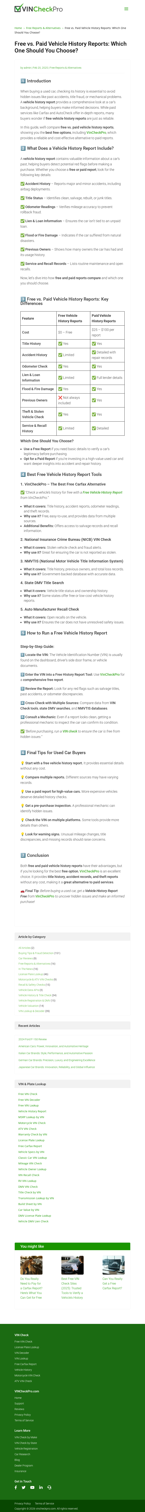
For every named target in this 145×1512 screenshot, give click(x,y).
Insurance (20, 1471)
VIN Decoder (22, 1353)
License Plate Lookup (31, 974)
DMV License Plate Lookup (34, 1215)
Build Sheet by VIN (30, 1204)
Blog (17, 1460)
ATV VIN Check (27, 1129)
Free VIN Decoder (29, 1100)
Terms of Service (24, 1420)
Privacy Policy (23, 1414)
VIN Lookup (21, 1358)
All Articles (25, 947)
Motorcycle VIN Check (32, 1123)
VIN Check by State (26, 1443)
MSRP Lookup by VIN (31, 1117)
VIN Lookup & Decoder (32, 1011)
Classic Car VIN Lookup (32, 1157)
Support (19, 1403)
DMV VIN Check (28, 1186)
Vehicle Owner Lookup (32, 1169)
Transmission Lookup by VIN (36, 1198)
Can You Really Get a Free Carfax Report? (113, 1283)
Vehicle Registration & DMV (34, 1000)
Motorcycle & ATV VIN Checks (36, 979)
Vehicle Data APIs (29, 990)
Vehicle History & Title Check (35, 995)
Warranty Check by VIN (32, 1134)
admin (27, 67)
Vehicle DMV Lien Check (33, 1221)
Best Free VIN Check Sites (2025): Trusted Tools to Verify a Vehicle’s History (72, 1288)
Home (18, 1398)
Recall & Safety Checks (32, 984)
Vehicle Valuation (29, 1005)
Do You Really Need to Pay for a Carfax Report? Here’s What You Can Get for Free (31, 1288)
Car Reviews (26, 958)
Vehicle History (23, 1369)
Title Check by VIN (29, 1192)
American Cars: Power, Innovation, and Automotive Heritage (53, 1046)
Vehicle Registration (26, 1448)
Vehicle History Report (32, 1111)
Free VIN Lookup (28, 1105)
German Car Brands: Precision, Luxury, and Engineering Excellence (57, 1060)
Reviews (19, 1409)
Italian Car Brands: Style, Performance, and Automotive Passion (56, 1053)
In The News (26, 968)
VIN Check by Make (26, 1437)
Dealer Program (24, 1465)
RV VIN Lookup (27, 1181)
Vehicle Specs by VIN (31, 1152)
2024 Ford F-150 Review (33, 1039)
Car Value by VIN (28, 1210)
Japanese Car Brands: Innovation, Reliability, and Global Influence (57, 1067)
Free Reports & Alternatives (65, 67)
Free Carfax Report (30, 1146)
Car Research (22, 1454)
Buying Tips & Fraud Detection (36, 953)
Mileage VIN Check (30, 1163)
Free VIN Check (27, 1094)
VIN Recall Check (28, 1175)
